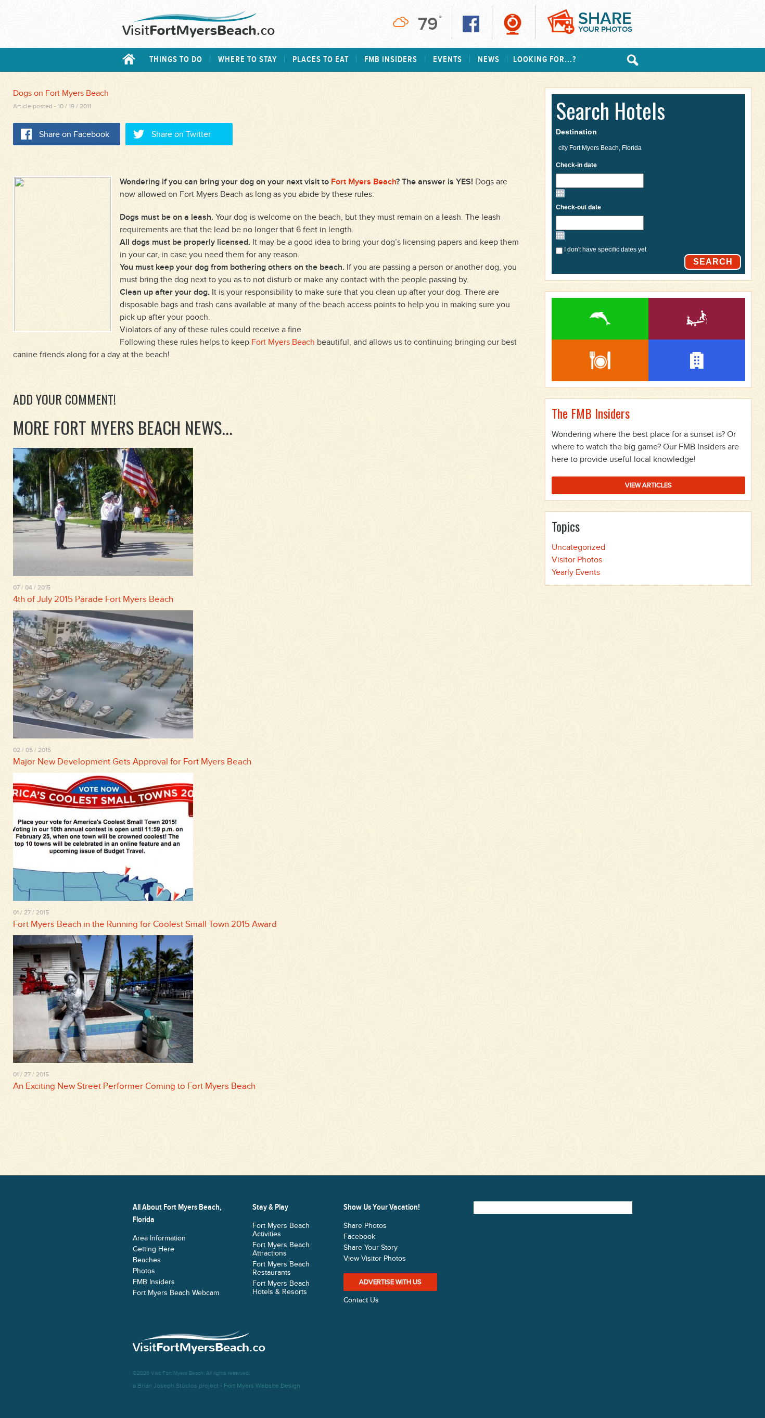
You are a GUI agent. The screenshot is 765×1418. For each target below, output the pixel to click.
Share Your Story (370, 1248)
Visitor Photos (577, 560)
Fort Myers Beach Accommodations (696, 360)
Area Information (159, 1238)
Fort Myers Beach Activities (600, 319)
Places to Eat (320, 60)
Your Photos (605, 21)
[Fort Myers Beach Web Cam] (512, 23)
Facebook (359, 1237)
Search (713, 261)
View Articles (648, 485)
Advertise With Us (390, 1282)
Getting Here (153, 1249)
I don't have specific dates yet (605, 249)
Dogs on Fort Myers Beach (61, 93)
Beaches (147, 1260)
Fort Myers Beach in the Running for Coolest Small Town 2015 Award (145, 924)
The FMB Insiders (591, 413)
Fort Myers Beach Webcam (176, 1293)
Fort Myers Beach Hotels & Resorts (281, 1287)
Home (128, 59)
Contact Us (361, 1300)
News (489, 60)
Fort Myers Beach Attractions (696, 319)
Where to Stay (247, 60)
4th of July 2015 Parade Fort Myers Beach (93, 599)
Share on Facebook (74, 135)
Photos (144, 1271)
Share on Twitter (181, 135)
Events (447, 60)
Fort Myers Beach (363, 182)
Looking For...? (544, 60)
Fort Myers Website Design (262, 1385)
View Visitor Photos (374, 1258)
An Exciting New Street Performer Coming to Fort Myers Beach (134, 1086)
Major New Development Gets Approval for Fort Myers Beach (132, 762)
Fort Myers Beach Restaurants (600, 360)
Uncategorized (578, 548)
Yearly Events (576, 573)
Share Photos (365, 1226)
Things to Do (175, 60)
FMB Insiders (390, 60)
